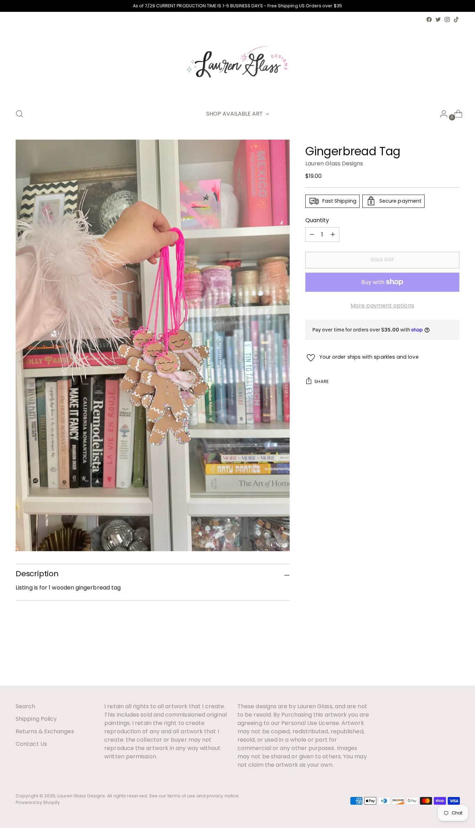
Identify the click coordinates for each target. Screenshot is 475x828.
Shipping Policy (36, 719)
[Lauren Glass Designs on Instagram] (447, 19)
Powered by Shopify (38, 802)
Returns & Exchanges (45, 731)
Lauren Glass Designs (334, 163)
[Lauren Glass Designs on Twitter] (438, 19)
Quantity (317, 220)
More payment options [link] (382, 305)
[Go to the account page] (441, 114)
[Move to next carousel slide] (453, 661)
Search (25, 706)
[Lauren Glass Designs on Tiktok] (456, 19)
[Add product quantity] (312, 234)
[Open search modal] (19, 114)
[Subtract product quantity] (333, 234)
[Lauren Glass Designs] (237, 63)
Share (321, 381)
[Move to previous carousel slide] (437, 662)
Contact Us (31, 744)
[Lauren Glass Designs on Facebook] (429, 19)
